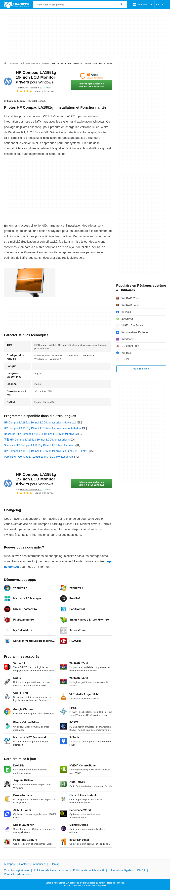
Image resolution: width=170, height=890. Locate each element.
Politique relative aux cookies (51, 870)
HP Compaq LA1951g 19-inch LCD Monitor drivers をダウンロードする (46, 451)
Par (29, 87)
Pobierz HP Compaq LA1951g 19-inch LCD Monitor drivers (39, 456)
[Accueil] (5, 63)
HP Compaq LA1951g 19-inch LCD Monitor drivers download (40, 422)
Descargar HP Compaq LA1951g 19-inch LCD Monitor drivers (40, 434)
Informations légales (121, 870)
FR (157, 4)
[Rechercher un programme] (121, 4)
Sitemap (54, 864)
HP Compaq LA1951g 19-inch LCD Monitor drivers (36, 77)
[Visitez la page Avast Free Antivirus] (91, 76)
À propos (9, 864)
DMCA (141, 870)
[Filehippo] (16, 4)
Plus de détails (141, 368)
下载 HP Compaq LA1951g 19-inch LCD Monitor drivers (37, 439)
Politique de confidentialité (88, 870)
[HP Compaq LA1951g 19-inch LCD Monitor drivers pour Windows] (8, 81)
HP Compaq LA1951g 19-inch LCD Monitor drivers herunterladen (42, 428)
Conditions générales (16, 870)
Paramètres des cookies (18, 874)
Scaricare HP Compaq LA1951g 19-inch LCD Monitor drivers (40, 445)
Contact (23, 864)
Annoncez (39, 864)
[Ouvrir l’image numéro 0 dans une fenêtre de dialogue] (29, 282)
